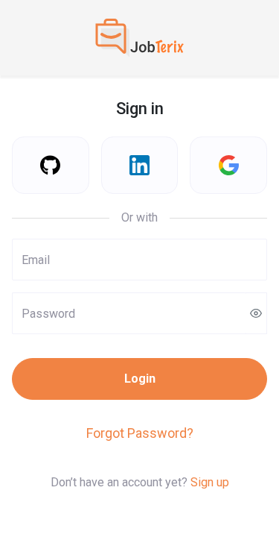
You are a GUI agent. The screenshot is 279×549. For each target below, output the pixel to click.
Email (30, 249)
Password (40, 303)
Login (139, 378)
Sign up (209, 482)
